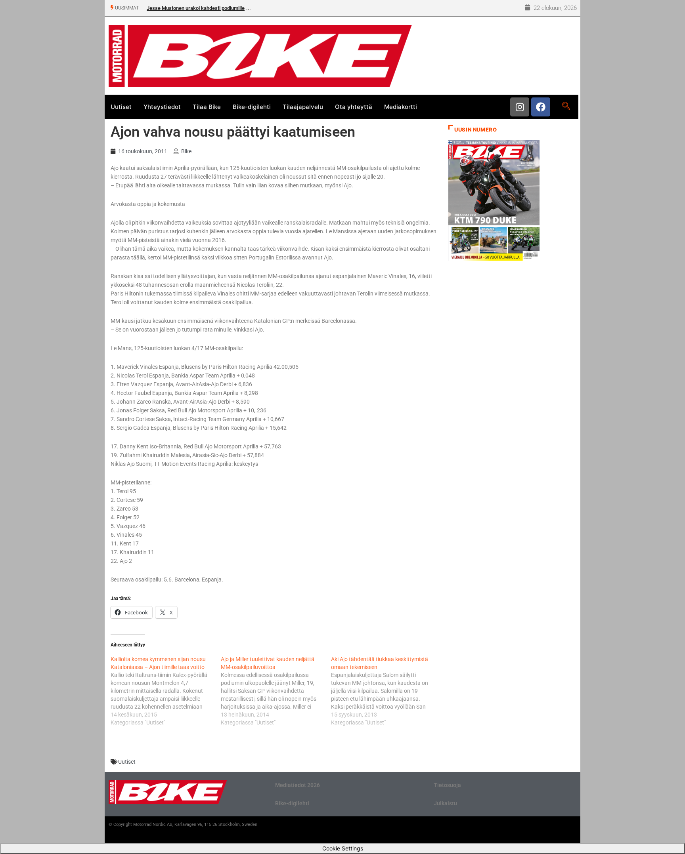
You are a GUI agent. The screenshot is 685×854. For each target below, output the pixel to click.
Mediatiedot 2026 (297, 785)
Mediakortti (400, 107)
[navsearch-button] (566, 106)
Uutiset (121, 107)
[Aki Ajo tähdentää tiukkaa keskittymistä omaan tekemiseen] (386, 690)
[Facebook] (540, 106)
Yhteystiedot (162, 107)
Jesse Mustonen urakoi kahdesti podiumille (196, 8)
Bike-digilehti (252, 107)
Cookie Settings (342, 848)
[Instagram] (519, 106)
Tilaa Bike (207, 107)
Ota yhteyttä (353, 107)
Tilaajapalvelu (303, 107)
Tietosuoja (447, 785)
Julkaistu (445, 803)
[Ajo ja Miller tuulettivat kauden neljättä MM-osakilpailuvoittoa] (276, 690)
